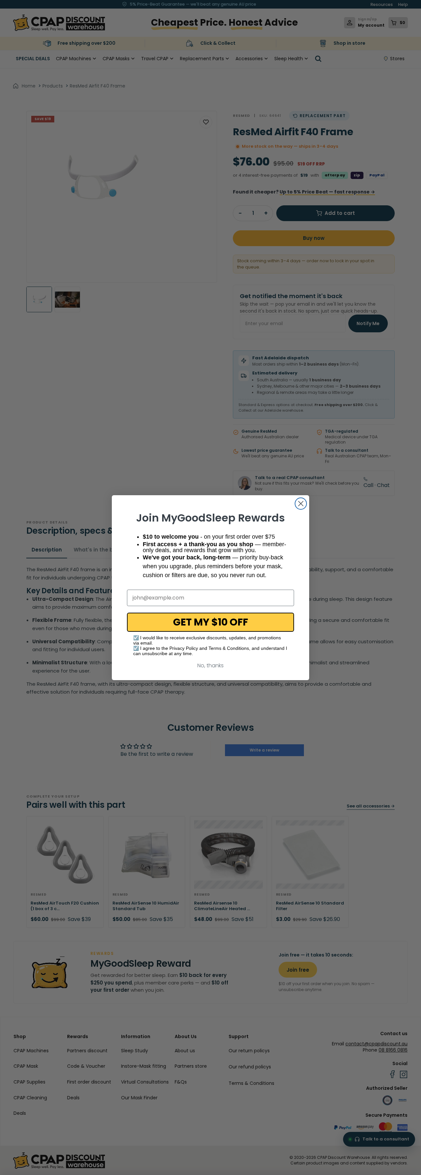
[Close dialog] (301, 503)
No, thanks (210, 665)
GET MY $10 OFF (210, 622)
